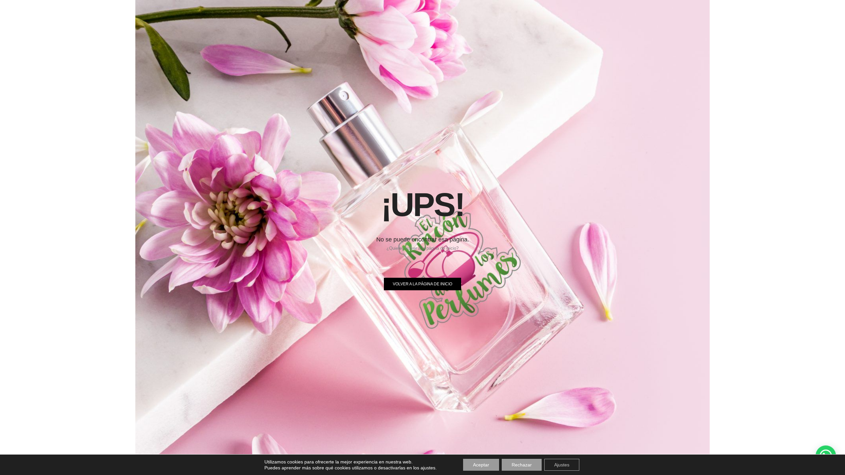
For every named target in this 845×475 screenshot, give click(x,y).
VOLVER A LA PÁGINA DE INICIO (422, 284)
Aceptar (481, 464)
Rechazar (522, 464)
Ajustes (561, 464)
